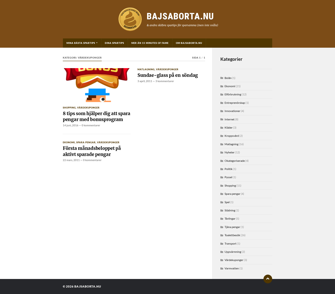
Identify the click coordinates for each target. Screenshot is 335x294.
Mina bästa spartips (80, 43)
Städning (230, 210)
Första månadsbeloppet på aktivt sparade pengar (92, 151)
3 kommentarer (164, 81)
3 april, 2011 (144, 81)
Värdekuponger (88, 107)
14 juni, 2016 (70, 125)
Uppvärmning (233, 251)
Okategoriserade (235, 160)
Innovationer (232, 110)
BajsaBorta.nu (87, 286)
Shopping (69, 107)
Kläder (229, 127)
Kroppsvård (232, 135)
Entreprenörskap (235, 102)
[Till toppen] (267, 279)
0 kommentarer (91, 125)
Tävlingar (230, 218)
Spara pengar (86, 142)
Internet (229, 119)
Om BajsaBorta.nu (189, 43)
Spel (227, 202)
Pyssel (228, 177)
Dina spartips (114, 43)
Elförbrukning (233, 94)
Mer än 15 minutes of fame (150, 43)
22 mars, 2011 (71, 160)
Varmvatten (232, 268)
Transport (230, 243)
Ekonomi (69, 142)
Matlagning (146, 69)
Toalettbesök (232, 235)
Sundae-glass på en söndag (167, 75)
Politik (228, 168)
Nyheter (229, 152)
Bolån (228, 77)
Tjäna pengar (232, 226)
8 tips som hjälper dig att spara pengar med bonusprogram (96, 116)
